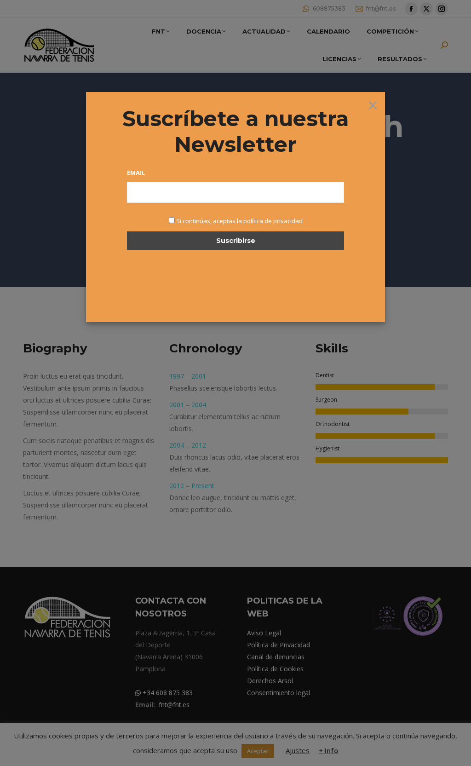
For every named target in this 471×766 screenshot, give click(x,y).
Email (136, 172)
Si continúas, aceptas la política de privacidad (239, 221)
